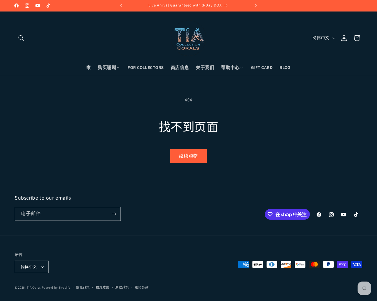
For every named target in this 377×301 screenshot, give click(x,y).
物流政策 (103, 287)
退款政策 (122, 287)
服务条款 (142, 287)
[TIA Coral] (189, 38)
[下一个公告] (255, 5)
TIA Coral (34, 287)
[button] (21, 38)
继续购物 (188, 156)
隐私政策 (83, 287)
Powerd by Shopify (56, 287)
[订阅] (114, 214)
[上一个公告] (121, 5)
